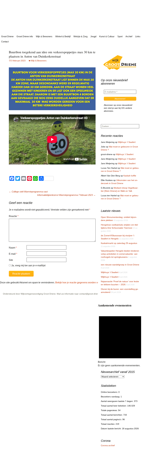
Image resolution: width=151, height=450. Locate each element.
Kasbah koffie (129, 175)
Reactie (13, 216)
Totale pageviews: (109, 410)
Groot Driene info (25, 36)
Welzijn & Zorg (80, 36)
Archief (128, 36)
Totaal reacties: (108, 424)
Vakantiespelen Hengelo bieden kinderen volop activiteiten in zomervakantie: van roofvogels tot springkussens (120, 254)
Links (137, 36)
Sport (120, 36)
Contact (5, 41)
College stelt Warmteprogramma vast (28, 191)
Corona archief (108, 445)
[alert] (120, 339)
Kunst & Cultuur (106, 36)
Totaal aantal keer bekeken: (114, 406)
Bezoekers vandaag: (111, 396)
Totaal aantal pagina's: (111, 419)
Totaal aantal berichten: (112, 415)
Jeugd (93, 36)
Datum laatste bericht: (111, 428)
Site (11, 260)
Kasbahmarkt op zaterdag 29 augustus (119, 243)
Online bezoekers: (109, 392)
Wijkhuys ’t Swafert (127, 142)
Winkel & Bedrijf (62, 36)
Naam (13, 247)
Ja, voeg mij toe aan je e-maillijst (28, 265)
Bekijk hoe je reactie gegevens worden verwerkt (80, 282)
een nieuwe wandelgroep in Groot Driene (120, 264)
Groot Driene (7, 36)
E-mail (13, 254)
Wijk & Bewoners (44, 36)
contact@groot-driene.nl (90, 294)
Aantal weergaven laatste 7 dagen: (117, 401)
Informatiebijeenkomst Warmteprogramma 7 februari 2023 (66, 195)
